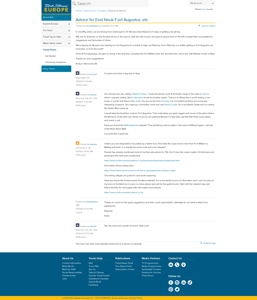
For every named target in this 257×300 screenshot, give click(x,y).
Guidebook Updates (99, 278)
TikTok (190, 282)
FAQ (91, 263)
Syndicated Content (151, 269)
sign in (204, 9)
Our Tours (48, 30)
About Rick (48, 17)
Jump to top (209, 243)
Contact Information (71, 263)
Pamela (93, 94)
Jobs (64, 278)
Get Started (50, 56)
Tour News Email (123, 266)
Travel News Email (124, 263)
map (183, 264)
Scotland (102, 10)
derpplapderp (92, 26)
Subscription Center (124, 269)
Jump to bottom (208, 26)
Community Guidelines (55, 62)
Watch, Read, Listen (52, 43)
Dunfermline (137, 97)
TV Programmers (150, 263)
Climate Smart (69, 275)
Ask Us (92, 269)
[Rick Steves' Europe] (56, 7)
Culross (205, 94)
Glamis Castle (170, 104)
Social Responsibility (72, 272)
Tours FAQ (94, 266)
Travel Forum (90, 10)
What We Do (68, 266)
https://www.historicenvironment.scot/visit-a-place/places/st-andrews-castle (139, 170)
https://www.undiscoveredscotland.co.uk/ (123, 192)
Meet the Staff (69, 269)
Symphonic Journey (151, 272)
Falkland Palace (139, 94)
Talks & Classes (96, 272)
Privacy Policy (135, 298)
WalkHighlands (131, 125)
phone (177, 264)
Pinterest (170, 289)
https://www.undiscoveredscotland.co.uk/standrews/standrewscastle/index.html (142, 160)
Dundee (165, 101)
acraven (93, 74)
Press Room (147, 275)
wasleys (93, 144)
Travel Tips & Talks (52, 36)
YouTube (183, 282)
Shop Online (49, 68)
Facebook (170, 282)
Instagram (177, 282)
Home (79, 10)
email (170, 264)
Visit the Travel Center (99, 275)
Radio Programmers (151, 266)
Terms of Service (120, 298)
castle (138, 101)
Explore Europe (50, 23)
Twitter (177, 289)
